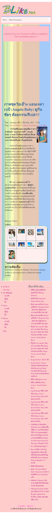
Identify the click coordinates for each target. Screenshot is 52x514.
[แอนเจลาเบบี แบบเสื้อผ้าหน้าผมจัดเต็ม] (12, 238)
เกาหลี (6, 296)
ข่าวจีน (43, 125)
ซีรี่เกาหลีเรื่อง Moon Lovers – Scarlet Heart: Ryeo (39, 385)
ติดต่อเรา (30, 506)
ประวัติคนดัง (7, 293)
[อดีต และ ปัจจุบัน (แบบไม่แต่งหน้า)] (21, 232)
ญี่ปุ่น (6, 299)
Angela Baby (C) (15, 125)
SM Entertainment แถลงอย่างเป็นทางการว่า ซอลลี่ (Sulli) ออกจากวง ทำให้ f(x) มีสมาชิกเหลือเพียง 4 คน (40, 494)
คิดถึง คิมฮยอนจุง (37, 466)
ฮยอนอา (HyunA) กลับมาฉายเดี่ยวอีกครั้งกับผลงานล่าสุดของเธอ (40, 483)
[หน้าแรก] (19, 14)
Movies (5, 318)
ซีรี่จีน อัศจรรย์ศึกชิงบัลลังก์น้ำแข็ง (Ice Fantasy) (38, 292)
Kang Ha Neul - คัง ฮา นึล (40, 360)
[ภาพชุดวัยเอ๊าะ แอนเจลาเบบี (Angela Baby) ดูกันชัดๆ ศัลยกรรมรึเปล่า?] (42, 142)
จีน (5, 302)
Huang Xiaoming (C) (31, 125)
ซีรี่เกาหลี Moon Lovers (39, 379)
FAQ (4, 331)
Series (5, 305)
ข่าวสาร (6, 287)
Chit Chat (6, 290)
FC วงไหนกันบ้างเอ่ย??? (39, 446)
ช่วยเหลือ (21, 506)
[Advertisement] (26, 72)
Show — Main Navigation (12, 20)
